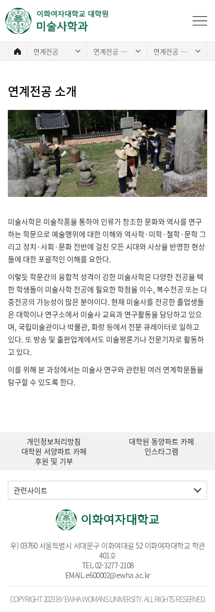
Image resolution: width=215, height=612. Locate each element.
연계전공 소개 (173, 51)
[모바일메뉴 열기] (200, 21)
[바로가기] (57, 21)
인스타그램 (161, 451)
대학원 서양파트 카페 (54, 451)
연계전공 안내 (113, 51)
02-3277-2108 (114, 565)
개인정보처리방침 (54, 441)
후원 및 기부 (54, 461)
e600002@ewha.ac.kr (118, 575)
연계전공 (45, 51)
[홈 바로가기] (17, 51)
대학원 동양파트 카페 (161, 441)
